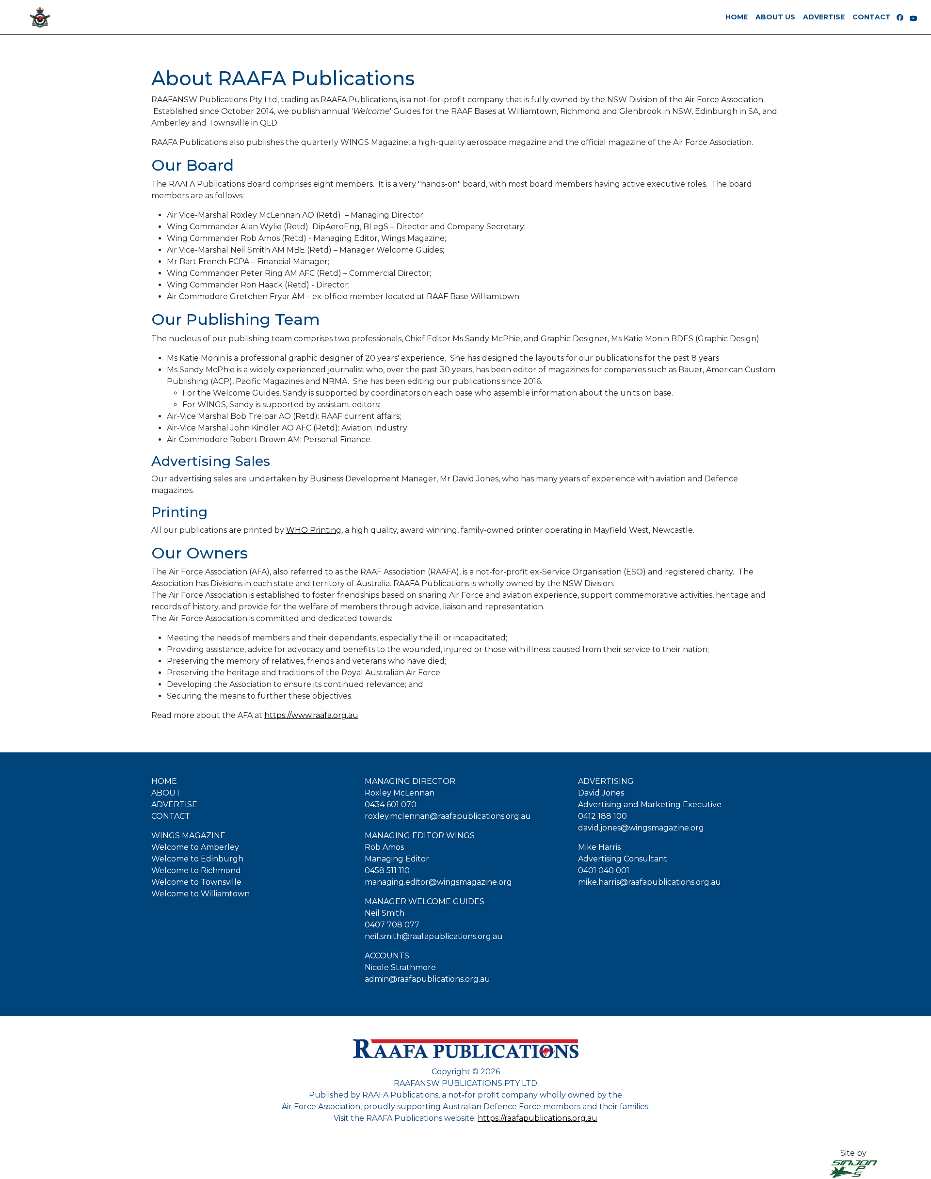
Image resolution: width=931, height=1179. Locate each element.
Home (164, 781)
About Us (775, 17)
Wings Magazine (188, 835)
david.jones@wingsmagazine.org (641, 827)
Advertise (824, 17)
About (166, 792)
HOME (736, 17)
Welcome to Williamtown (200, 893)
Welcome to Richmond (196, 870)
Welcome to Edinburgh (197, 858)
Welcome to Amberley (195, 847)
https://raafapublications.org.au (537, 1118)
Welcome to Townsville (196, 882)
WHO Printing (313, 530)
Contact (871, 17)
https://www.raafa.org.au (311, 715)
